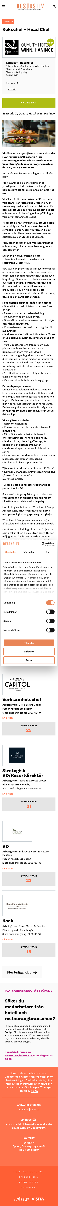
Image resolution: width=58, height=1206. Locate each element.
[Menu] (5, 6)
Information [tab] (29, 552)
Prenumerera (29, 1182)
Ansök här (29, 102)
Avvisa (29, 660)
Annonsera (29, 1187)
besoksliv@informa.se (19, 1055)
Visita (34, 1090)
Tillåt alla (29, 643)
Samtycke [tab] (10, 552)
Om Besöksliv (29, 1177)
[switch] (50, 612)
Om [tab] (47, 552)
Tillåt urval (29, 651)
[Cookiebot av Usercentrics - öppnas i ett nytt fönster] (42, 544)
